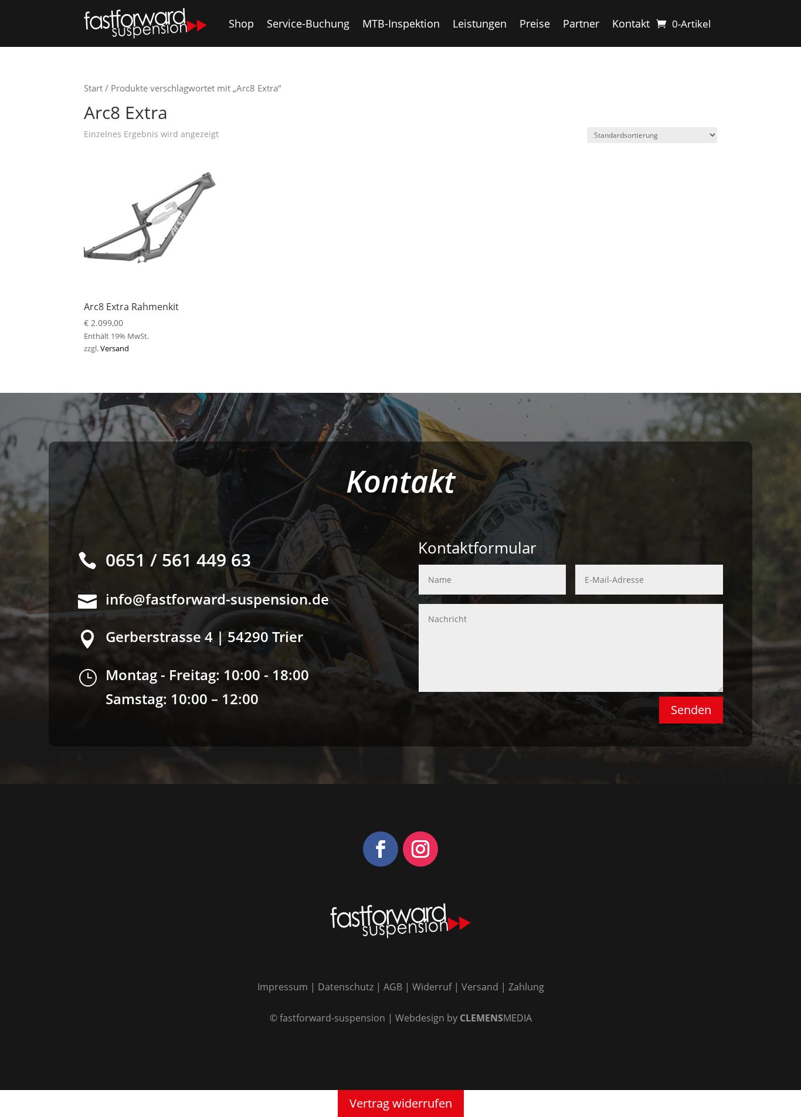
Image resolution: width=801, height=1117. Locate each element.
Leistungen (480, 23)
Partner (581, 23)
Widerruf (432, 986)
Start (93, 88)
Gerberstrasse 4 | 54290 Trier (204, 636)
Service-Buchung (308, 23)
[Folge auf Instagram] (420, 849)
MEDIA (496, 1017)
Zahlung (526, 986)
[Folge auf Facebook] (380, 849)
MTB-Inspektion (401, 23)
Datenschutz (346, 986)
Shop (241, 23)
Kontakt (631, 23)
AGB (392, 986)
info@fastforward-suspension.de (217, 599)
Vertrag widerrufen (400, 1103)
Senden (691, 710)
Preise (535, 23)
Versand (114, 348)
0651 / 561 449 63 (178, 560)
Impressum (282, 986)
